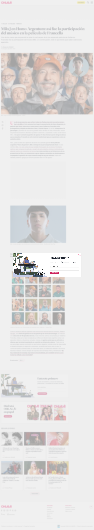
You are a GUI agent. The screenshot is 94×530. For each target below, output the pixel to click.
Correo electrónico (54, 266)
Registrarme (54, 272)
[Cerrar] (79, 255)
